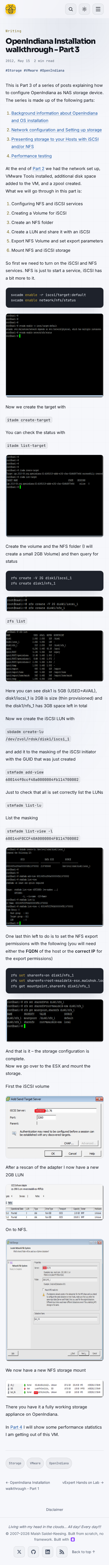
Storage (15, 1463)
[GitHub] (33, 1551)
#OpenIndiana (52, 70)
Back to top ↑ (83, 1552)
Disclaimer (54, 1509)
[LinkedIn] (47, 1551)
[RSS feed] (61, 1551)
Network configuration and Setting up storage (56, 129)
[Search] (70, 9)
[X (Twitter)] (19, 1551)
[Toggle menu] (98, 9)
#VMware (31, 70)
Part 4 (16, 1427)
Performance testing (31, 155)
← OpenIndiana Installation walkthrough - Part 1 (28, 1485)
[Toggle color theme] (84, 9)
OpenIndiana (59, 1463)
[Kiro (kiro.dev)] (73, 1539)
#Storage (14, 70)
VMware (35, 1463)
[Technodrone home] (11, 9)
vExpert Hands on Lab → (83, 1482)
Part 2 (38, 168)
